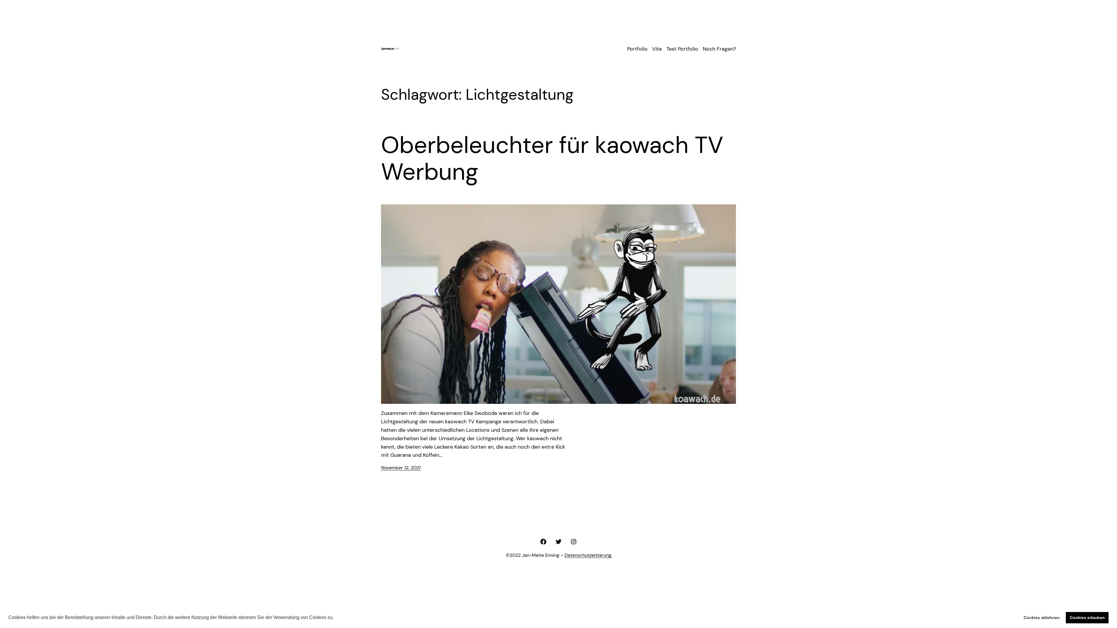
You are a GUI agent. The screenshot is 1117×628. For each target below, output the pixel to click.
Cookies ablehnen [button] (1042, 617)
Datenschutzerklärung (588, 555)
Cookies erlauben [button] (1087, 617)
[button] (336, 618)
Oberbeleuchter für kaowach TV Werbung (552, 158)
